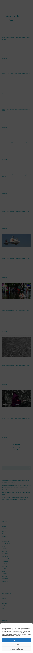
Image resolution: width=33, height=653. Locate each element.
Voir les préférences (16, 649)
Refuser (16, 644)
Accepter (16, 640)
